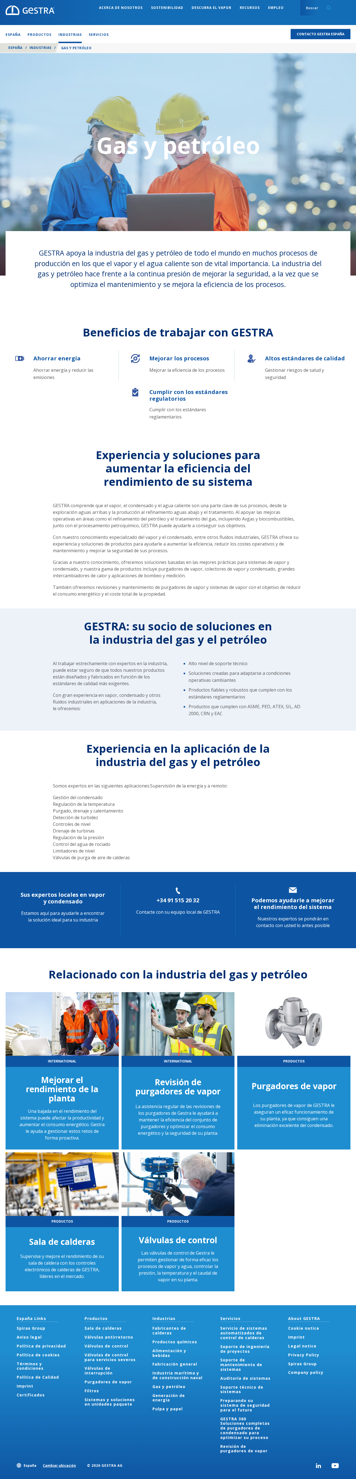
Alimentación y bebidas (169, 1353)
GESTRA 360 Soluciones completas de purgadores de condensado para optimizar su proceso (245, 1428)
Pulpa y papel (167, 1408)
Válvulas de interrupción (99, 1371)
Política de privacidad (41, 1346)
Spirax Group (31, 1328)
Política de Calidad (38, 1377)
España (15, 47)
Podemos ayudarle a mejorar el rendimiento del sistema (293, 903)
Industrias (40, 47)
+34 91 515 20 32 (178, 900)
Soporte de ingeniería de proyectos (245, 1349)
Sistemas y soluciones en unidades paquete (110, 1402)
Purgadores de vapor (294, 1086)
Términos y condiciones (30, 1366)
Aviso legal (29, 1337)
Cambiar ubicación (59, 1465)
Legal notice (302, 1346)
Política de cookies (38, 1354)
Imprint (25, 1386)
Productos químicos (174, 1341)
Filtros (92, 1390)
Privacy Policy (303, 1354)
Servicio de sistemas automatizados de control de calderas (243, 1333)
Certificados (31, 1395)
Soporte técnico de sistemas (241, 1389)
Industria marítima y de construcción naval (177, 1375)
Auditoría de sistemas (245, 1378)
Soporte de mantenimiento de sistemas (241, 1364)
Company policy (305, 1372)
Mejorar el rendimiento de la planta (62, 1089)
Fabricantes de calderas (169, 1331)
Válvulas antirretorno (109, 1337)
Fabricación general (174, 1364)
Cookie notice (303, 1328)
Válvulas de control (178, 1240)
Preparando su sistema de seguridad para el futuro (245, 1405)
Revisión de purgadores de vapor (178, 1086)
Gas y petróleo (169, 1386)
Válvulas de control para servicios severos (110, 1357)
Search (329, 8)
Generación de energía (168, 1398)
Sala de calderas (62, 1241)
